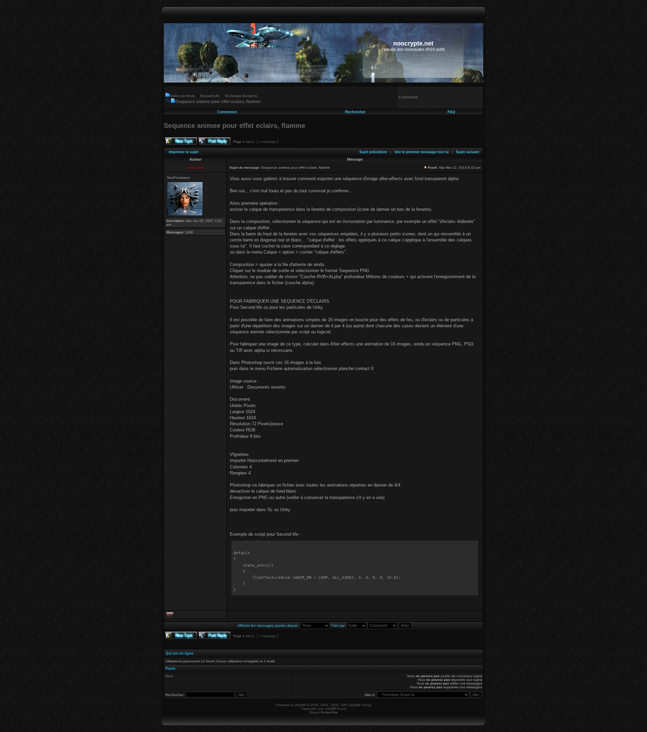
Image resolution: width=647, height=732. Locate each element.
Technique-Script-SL (241, 96)
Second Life (210, 96)
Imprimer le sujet (183, 152)
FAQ (451, 112)
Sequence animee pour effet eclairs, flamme (218, 101)
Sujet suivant (467, 152)
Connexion (227, 112)
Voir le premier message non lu (421, 152)
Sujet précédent (373, 152)
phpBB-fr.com (336, 708)
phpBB (300, 705)
